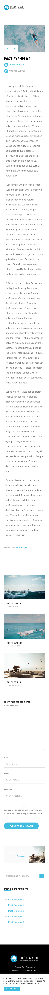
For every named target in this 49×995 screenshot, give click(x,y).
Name (6, 757)
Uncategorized (16, 64)
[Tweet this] (17, 547)
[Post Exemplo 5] (24, 625)
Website (8, 789)
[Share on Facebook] (19, 547)
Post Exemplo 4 (16, 905)
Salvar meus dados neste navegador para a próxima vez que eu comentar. (23, 812)
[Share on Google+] (25, 547)
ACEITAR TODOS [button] (12, 989)
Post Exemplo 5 (16, 899)
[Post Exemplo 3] (24, 586)
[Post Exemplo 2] (24, 665)
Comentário (11, 705)
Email (7, 773)
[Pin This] (22, 547)
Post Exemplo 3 (16, 910)
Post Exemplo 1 (16, 922)
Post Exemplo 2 (16, 916)
